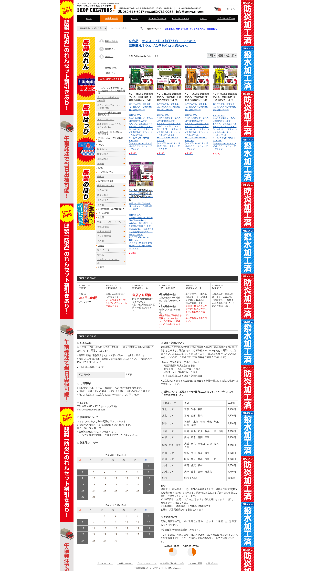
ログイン (109, 56)
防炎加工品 (170, 29)
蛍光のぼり (102, 190)
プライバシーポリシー (147, 563)
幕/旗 (100, 168)
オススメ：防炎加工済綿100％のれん (169, 41)
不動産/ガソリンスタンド (108, 261)
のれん (134, 18)
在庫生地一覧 (111, 18)
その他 (100, 163)
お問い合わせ (212, 563)
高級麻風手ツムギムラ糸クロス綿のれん (158, 46)
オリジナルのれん (197, 29)
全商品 (133, 41)
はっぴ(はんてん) (180, 18)
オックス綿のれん (105, 119)
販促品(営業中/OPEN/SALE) (111, 209)
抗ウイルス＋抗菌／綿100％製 (108, 99)
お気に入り (110, 49)
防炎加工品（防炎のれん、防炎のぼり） (110, 133)
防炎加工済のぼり (105, 185)
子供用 (100, 176)
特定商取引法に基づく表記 (172, 563)
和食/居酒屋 (103, 226)
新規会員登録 (111, 41)
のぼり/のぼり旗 (105, 181)
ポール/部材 (103, 213)
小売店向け (102, 159)
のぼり (203, 18)
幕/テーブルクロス (157, 18)
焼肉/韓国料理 (104, 231)
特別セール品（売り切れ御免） (110, 139)
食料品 (100, 255)
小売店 (101, 245)
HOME (89, 18)
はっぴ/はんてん (105, 172)
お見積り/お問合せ (226, 18)
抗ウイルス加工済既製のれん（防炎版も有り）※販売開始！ (111, 90)
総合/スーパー (104, 250)
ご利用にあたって (125, 563)
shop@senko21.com (94, 409)
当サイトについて (105, 563)
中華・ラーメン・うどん (109, 222)
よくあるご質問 (195, 563)
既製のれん (212, 29)
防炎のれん (102, 149)
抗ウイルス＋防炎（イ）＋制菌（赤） (109, 107)
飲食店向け (102, 154)
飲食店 (101, 217)
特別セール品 (182, 29)
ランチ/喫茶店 (104, 236)
